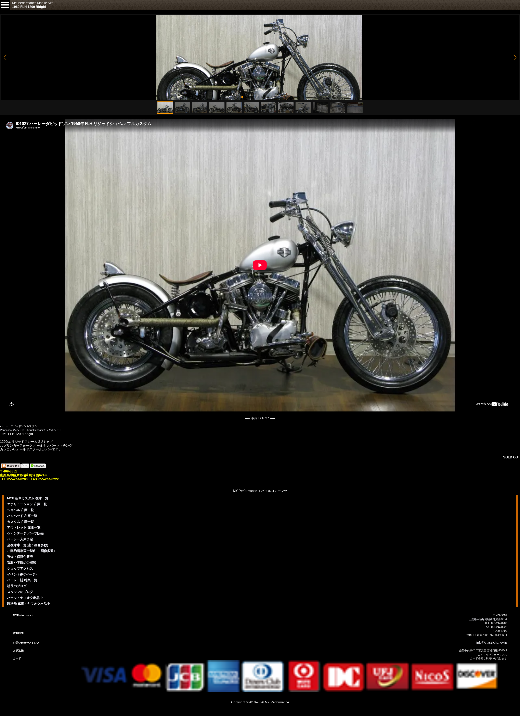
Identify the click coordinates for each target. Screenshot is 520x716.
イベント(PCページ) (22, 574)
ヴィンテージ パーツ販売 (25, 533)
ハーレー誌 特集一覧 (22, 580)
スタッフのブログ (20, 592)
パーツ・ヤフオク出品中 (25, 598)
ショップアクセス (20, 568)
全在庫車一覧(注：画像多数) (27, 545)
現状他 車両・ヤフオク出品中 (28, 603)
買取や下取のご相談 (21, 562)
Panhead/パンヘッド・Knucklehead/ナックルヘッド (31, 430)
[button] (5, 57)
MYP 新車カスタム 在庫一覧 (27, 498)
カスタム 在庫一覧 (20, 521)
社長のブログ (17, 586)
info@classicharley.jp (491, 642)
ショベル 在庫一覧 (20, 510)
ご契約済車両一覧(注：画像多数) (31, 551)
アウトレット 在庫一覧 (23, 527)
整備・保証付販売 (20, 556)
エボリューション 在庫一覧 (27, 504)
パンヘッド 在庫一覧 (22, 516)
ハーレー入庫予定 (20, 539)
